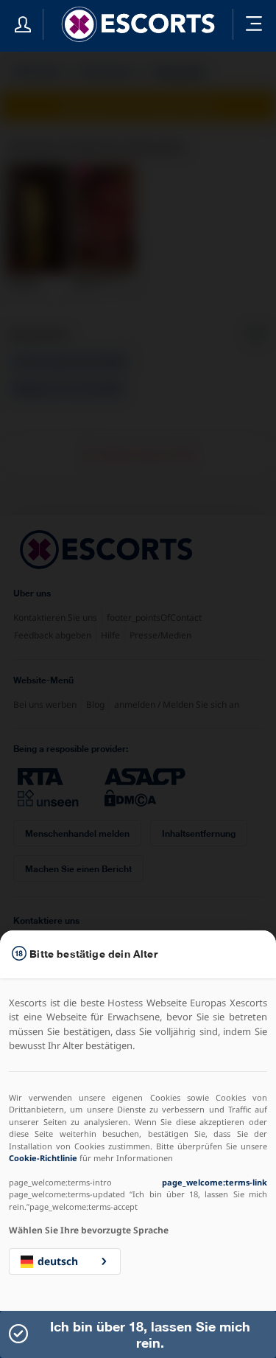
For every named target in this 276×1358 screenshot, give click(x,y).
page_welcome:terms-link (214, 1182)
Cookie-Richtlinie (43, 1157)
